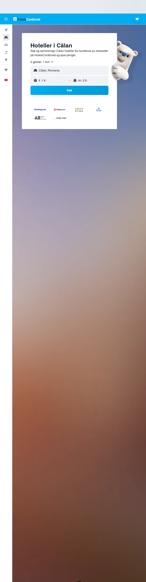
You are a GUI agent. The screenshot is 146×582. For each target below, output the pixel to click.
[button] (6, 19)
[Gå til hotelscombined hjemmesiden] (27, 19)
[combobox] (42, 62)
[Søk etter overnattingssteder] (6, 37)
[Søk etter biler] (6, 44)
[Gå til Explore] (6, 59)
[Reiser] (6, 69)
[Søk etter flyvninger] (6, 29)
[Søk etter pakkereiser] (6, 52)
